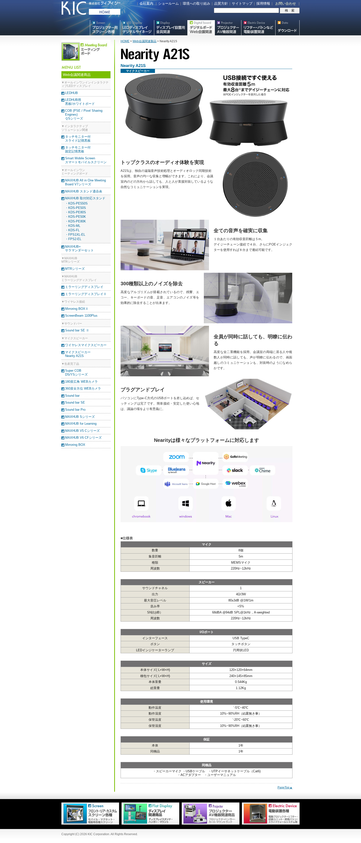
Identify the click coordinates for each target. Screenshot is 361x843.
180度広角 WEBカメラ (81, 381)
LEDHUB (71, 93)
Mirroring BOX (75, 445)
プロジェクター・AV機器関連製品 (228, 27)
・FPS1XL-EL (75, 234)
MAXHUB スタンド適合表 (83, 191)
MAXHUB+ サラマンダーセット (79, 248)
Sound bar (72, 395)
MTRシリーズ (75, 269)
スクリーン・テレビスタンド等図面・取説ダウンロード (287, 27)
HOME (125, 41)
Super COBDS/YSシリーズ (76, 372)
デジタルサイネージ (137, 27)
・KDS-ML (72, 226)
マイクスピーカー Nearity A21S (78, 354)
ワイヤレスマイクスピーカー (86, 345)
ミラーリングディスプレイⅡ (86, 294)
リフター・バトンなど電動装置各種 (258, 27)
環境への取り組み (196, 3)
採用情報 (263, 3)
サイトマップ (242, 3)
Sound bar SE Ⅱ (77, 330)
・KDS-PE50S (75, 208)
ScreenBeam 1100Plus (81, 315)
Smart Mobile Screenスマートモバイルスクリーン (86, 160)
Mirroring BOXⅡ (76, 309)
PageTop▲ (285, 787)
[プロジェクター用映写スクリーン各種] (90, 823)
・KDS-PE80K (75, 221)
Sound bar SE (75, 402)
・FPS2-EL (73, 239)
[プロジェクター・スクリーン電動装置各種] (269, 823)
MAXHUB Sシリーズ (80, 417)
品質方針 (221, 3)
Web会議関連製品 (144, 41)
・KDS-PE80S (75, 212)
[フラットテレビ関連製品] (149, 823)
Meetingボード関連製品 (201, 27)
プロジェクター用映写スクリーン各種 (105, 27)
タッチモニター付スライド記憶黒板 (78, 138)
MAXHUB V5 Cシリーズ (82, 431)
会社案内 (146, 3)
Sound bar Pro (75, 409)
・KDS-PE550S (76, 203)
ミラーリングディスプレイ (84, 287)
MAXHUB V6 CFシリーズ (83, 437)
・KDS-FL (72, 230)
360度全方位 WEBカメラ (83, 388)
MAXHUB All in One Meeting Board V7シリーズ (85, 182)
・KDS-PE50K (75, 216)
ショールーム (168, 3)
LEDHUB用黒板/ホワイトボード (80, 102)
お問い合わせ (285, 3)
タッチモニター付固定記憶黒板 (78, 149)
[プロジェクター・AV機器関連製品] (209, 823)
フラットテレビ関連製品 (170, 27)
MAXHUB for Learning (81, 423)
